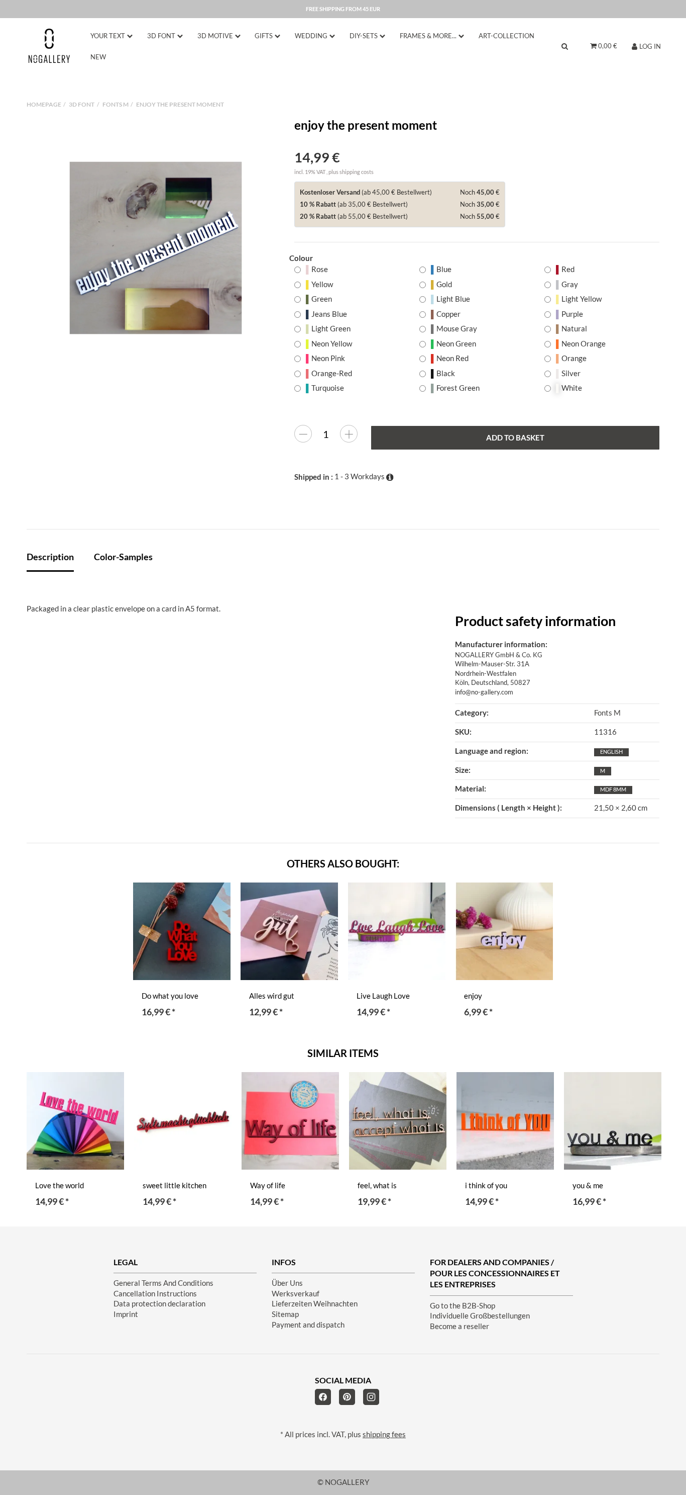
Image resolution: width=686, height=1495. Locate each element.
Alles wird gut (271, 996)
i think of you (486, 1185)
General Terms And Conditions (163, 1283)
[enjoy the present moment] (156, 248)
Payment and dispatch (308, 1325)
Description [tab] (50, 556)
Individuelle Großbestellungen (480, 1315)
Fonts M (607, 713)
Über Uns (287, 1283)
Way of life (267, 1185)
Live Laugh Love (383, 996)
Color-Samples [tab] (123, 556)
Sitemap (285, 1314)
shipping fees (384, 1434)
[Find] (564, 46)
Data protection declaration (159, 1303)
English (611, 751)
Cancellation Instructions (155, 1293)
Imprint (125, 1314)
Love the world (59, 1185)
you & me (588, 1185)
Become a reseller (459, 1326)
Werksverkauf (295, 1293)
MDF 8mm (613, 789)
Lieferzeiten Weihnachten (315, 1303)
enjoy (473, 996)
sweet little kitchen (174, 1185)
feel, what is (377, 1185)
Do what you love (170, 996)
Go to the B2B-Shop (462, 1305)
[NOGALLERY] (49, 46)
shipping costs (356, 171)
